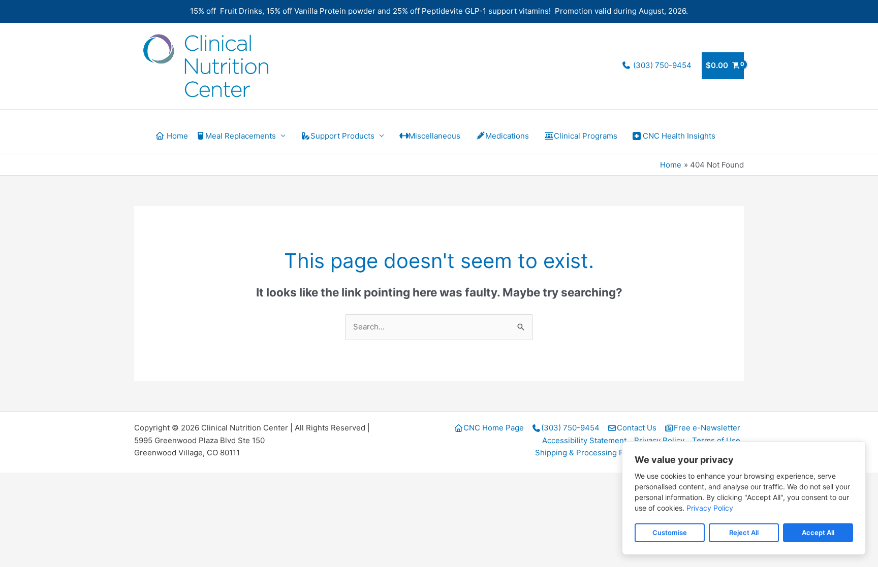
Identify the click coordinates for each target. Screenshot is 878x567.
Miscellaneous (434, 136)
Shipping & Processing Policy (588, 452)
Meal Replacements (240, 136)
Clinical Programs (585, 136)
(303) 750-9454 (661, 65)
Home (176, 136)
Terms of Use (716, 440)
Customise (669, 532)
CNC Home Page (493, 427)
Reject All (744, 532)
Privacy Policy (659, 440)
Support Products (342, 136)
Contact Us (636, 427)
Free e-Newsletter (707, 427)
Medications (507, 136)
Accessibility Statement (584, 440)
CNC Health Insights (679, 136)
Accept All (818, 532)
